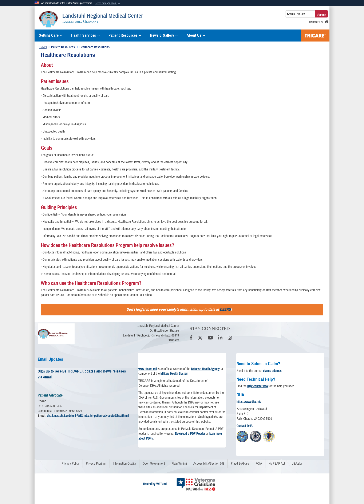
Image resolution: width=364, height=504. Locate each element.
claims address (272, 371)
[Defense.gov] (242, 436)
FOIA (259, 463)
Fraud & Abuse (240, 463)
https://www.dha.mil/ (249, 402)
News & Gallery (162, 35)
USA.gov (297, 463)
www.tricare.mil (147, 369)
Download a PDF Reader (190, 434)
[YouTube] (210, 338)
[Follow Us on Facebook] (191, 338)
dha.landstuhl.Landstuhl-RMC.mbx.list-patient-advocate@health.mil (88, 416)
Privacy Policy (70, 463)
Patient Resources (123, 35)
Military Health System (174, 373)
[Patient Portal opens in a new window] (326, 22)
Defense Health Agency (205, 369)
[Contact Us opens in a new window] (316, 22)
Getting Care (49, 35)
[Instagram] (230, 338)
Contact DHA (245, 426)
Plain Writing (179, 463)
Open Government (154, 463)
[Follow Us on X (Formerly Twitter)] (200, 338)
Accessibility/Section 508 (208, 463)
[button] (108, 3)
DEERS (225, 309)
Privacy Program (96, 463)
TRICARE (315, 35)
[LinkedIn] (220, 338)
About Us (194, 35)
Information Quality (124, 463)
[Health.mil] (255, 436)
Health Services (83, 35)
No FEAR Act (277, 463)
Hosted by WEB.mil (155, 484)
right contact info (257, 386)
